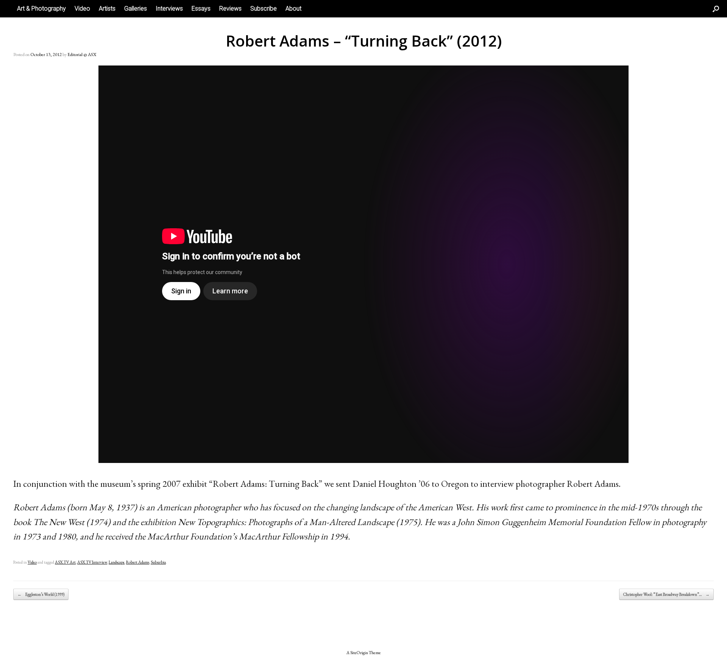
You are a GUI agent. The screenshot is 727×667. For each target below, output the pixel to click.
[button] (716, 8)
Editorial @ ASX (81, 54)
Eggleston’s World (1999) (40, 594)
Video (82, 8)
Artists (107, 8)
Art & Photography (41, 8)
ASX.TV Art (65, 562)
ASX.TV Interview (92, 562)
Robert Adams (137, 562)
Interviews (169, 8)
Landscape (117, 562)
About (293, 8)
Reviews (230, 8)
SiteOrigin (359, 652)
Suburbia (158, 562)
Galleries (135, 8)
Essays (201, 8)
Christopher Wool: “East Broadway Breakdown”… (666, 594)
